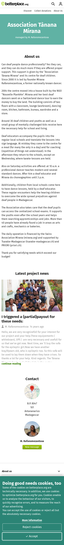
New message (32, 447)
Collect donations (42, 11)
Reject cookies (32, 527)
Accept (33, 536)
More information (32, 520)
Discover (28, 11)
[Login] (60, 4)
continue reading (11, 363)
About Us (58, 11)
